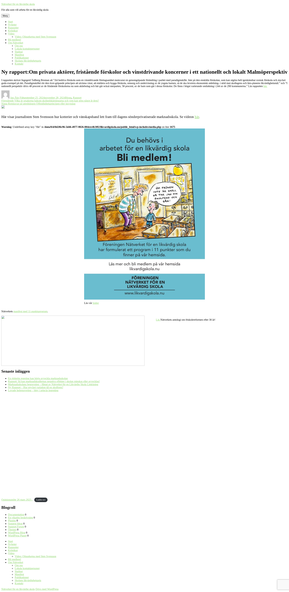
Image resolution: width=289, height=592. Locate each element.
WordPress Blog (16, 532)
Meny (5, 16)
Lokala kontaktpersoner (27, 48)
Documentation (16, 514)
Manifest (19, 54)
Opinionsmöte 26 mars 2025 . (17, 499)
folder (96, 303)
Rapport (77, 97)
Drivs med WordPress (47, 589)
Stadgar (19, 51)
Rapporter (13, 27)
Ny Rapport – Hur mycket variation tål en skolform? (35, 387)
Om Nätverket (15, 42)
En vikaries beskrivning (20, 517)
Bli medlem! (14, 39)
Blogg (68, 97)
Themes (12, 529)
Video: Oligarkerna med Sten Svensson (35, 36)
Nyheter (12, 24)
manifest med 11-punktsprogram (30, 311)
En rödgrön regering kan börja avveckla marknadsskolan (38, 378)
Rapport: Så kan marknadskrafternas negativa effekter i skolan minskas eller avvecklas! (54, 381)
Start (10, 21)
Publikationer (22, 57)
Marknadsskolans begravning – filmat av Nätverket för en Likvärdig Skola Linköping (53, 384)
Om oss (19, 45)
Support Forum (16, 526)
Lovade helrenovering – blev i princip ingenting (33, 390)
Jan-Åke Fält (17, 97)
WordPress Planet (17, 535)
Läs (158, 319)
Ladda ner (40, 500)
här (197, 117)
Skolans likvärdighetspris (28, 60)
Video (11, 33)
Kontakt (19, 63)
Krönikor (13, 30)
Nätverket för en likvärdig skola (18, 4)
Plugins (12, 520)
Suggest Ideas (15, 523)
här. (265, 86)
